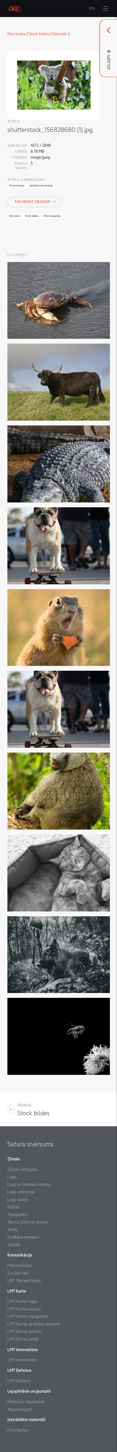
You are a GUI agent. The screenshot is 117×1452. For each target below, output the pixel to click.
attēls (13, 121)
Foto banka (16, 34)
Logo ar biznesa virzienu (29, 1184)
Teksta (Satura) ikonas (27, 1222)
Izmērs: (21, 151)
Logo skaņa (17, 1199)
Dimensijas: (18, 146)
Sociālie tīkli (18, 1273)
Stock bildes (39, 34)
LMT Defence (18, 1381)
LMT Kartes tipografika (28, 1316)
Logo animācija (21, 1192)
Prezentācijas (19, 1265)
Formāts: (20, 157)
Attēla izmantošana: (26, 180)
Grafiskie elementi (23, 1237)
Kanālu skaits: (21, 166)
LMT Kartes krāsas (24, 1309)
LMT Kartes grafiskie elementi (33, 1324)
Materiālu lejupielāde (26, 1402)
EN (92, 9)
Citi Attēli (16, 255)
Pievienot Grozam (32, 202)
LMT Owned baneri (24, 1280)
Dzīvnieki (60, 34)
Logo (11, 1177)
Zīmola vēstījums (22, 1169)
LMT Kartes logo (22, 1301)
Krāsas (13, 1207)
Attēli (12, 1230)
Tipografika (17, 1215)
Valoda (13, 1245)
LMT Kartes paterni (24, 1331)
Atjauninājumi (19, 1409)
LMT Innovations (22, 1360)
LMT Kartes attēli (23, 1339)
